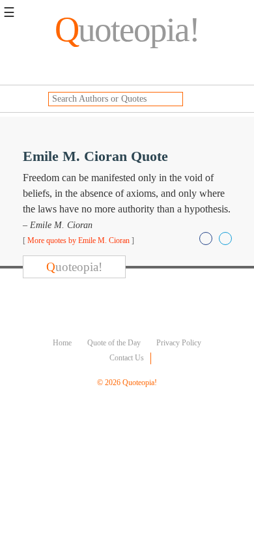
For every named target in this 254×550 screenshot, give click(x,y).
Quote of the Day (114, 342)
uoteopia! (127, 29)
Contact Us (126, 357)
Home (62, 342)
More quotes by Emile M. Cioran (78, 240)
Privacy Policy (178, 342)
